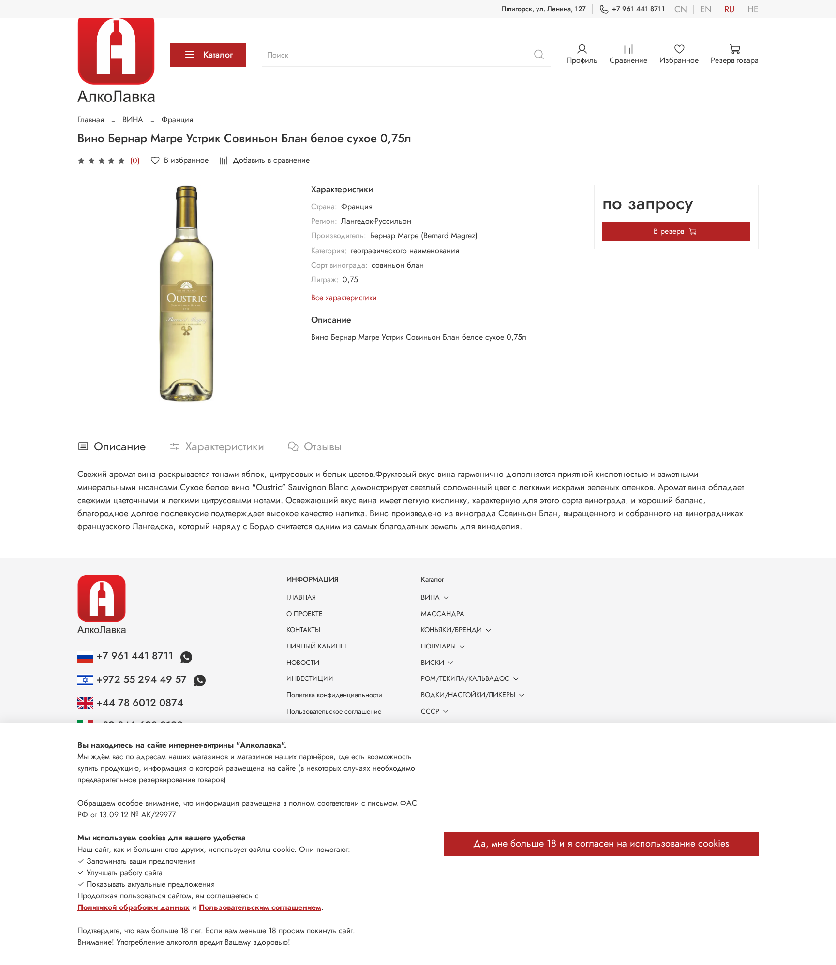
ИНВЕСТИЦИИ (310, 678)
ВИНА (132, 119)
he (753, 9)
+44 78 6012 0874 (138, 702)
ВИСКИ (432, 662)
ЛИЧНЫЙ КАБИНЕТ (317, 646)
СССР (430, 711)
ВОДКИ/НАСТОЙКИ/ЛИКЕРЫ (468, 695)
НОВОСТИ (302, 662)
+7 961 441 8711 (638, 9)
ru (729, 9)
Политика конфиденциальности (334, 695)
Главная (90, 119)
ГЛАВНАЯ (301, 597)
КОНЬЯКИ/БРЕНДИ (451, 629)
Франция (177, 119)
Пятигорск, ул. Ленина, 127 (543, 9)
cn (680, 9)
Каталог (218, 54)
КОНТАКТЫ (303, 629)
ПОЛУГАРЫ (438, 646)
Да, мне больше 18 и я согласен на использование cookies (601, 843)
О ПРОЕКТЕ (304, 614)
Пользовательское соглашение (333, 711)
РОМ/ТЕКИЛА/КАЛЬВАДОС (465, 678)
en (706, 9)
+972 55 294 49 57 (141, 679)
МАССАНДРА (442, 614)
